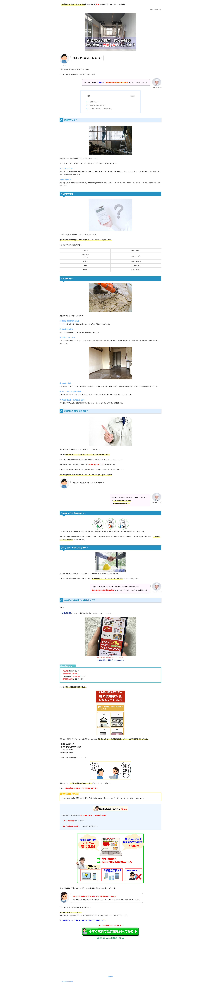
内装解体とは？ (94, 102)
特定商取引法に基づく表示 (67, 981)
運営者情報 (110, 976)
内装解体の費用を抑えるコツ (98, 105)
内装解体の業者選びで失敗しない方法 (101, 109)
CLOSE (132, 96)
